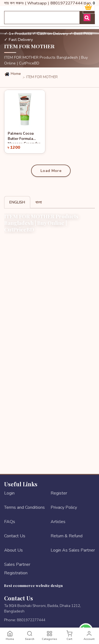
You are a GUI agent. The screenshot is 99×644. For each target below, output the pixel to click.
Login (9, 493)
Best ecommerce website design (33, 585)
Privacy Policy (64, 507)
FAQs (9, 522)
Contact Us (14, 536)
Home (15, 73)
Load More (50, 170)
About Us (13, 550)
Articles (58, 522)
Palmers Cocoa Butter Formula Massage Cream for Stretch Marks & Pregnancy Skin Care (24, 137)
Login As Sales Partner (73, 550)
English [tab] (17, 202)
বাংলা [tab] (38, 202)
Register (59, 493)
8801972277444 (31, 620)
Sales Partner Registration (17, 568)
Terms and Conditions (24, 507)
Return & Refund (66, 536)
